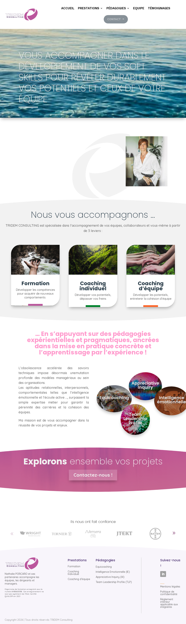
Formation (74, 566)
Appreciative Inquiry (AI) (110, 577)
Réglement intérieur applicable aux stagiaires (169, 603)
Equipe (138, 8)
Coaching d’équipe (79, 579)
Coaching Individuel (73, 573)
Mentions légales (170, 586)
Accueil (67, 8)
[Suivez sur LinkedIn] (163, 574)
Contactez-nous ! (93, 475)
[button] (174, 533)
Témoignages (159, 8)
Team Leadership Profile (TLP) (114, 582)
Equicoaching (104, 566)
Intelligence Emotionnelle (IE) (113, 571)
